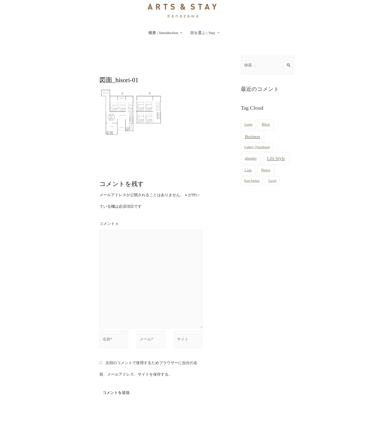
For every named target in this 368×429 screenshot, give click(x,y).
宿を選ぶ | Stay (202, 33)
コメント (108, 224)
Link (248, 170)
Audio (248, 124)
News (265, 170)
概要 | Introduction (163, 33)
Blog (266, 124)
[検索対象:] (267, 65)
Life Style (276, 158)
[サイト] (188, 340)
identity (251, 158)
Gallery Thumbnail (257, 147)
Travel (272, 181)
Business (252, 136)
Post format (251, 181)
